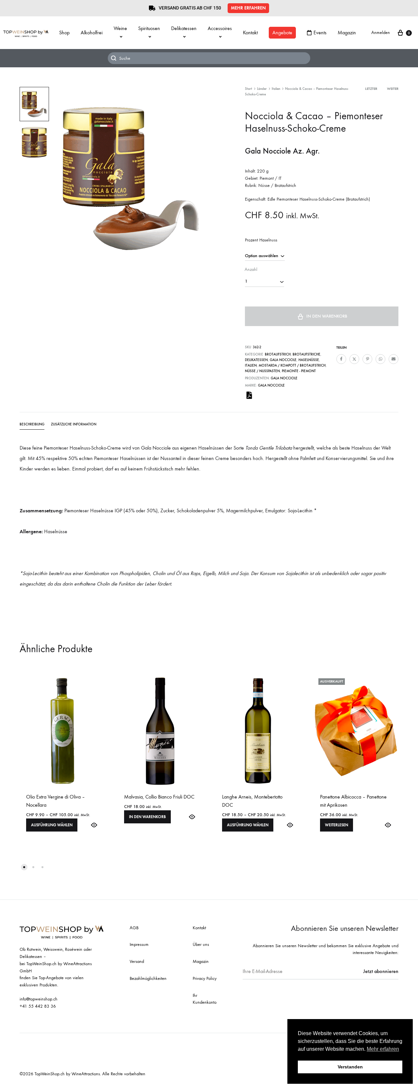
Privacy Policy (205, 978)
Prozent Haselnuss (261, 240)
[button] (248, 8)
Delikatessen (184, 28)
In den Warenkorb (326, 316)
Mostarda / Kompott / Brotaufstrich (292, 365)
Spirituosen (149, 28)
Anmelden (380, 32)
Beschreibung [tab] (32, 424)
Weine (120, 28)
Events (320, 32)
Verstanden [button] (350, 1066)
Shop (64, 32)
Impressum (139, 944)
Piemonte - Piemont (299, 371)
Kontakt (250, 32)
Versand (137, 961)
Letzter (371, 89)
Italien (276, 89)
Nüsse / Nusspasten (262, 371)
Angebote (282, 32)
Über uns (201, 944)
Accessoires (220, 28)
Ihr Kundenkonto (205, 999)
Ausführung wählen (51, 825)
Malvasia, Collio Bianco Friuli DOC (159, 797)
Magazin (347, 32)
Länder (262, 89)
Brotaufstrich (278, 354)
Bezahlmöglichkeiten (148, 978)
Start (248, 89)
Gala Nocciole (283, 360)
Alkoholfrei (92, 32)
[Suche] (209, 58)
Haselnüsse (308, 360)
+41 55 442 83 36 (38, 1006)
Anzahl (251, 269)
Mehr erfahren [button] (383, 1049)
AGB (134, 928)
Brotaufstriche (306, 354)
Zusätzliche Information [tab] (73, 424)
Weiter (392, 89)
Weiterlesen (336, 825)
